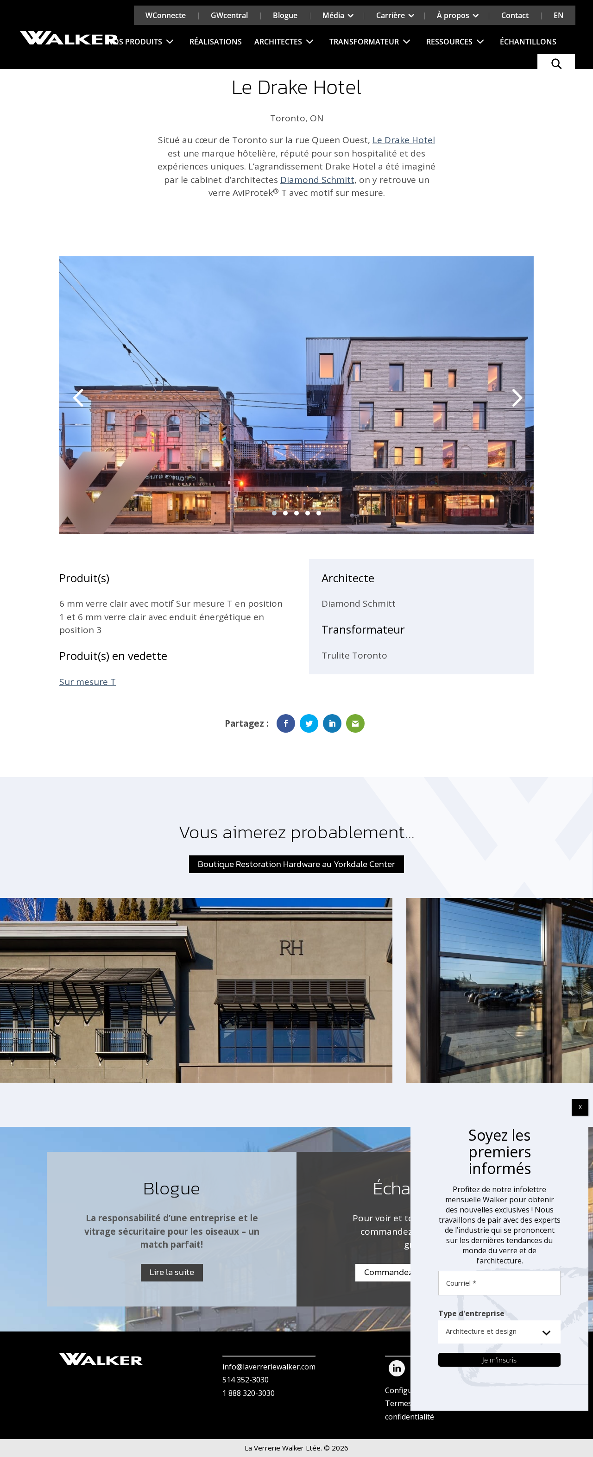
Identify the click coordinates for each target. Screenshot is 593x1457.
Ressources (449, 42)
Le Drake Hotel (403, 140)
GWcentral (229, 15)
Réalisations (215, 42)
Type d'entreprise (471, 1313)
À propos (453, 15)
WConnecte (165, 15)
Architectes (278, 42)
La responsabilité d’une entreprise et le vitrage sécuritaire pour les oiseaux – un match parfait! (171, 1231)
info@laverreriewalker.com (268, 1367)
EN (559, 15)
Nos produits (134, 42)
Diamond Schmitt (317, 180)
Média (333, 15)
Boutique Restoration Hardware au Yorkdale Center (296, 864)
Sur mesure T (87, 682)
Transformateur (364, 42)
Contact (515, 15)
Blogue (285, 15)
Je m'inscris (499, 1359)
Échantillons (528, 42)
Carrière (390, 15)
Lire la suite (172, 1272)
